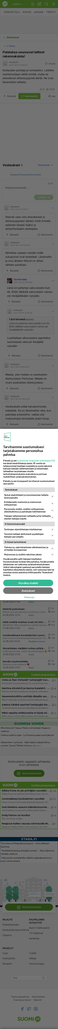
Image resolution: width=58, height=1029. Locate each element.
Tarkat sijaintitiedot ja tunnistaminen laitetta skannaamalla (26, 496)
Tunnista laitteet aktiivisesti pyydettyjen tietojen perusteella (24, 535)
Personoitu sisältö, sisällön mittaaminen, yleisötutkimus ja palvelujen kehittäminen (25, 510)
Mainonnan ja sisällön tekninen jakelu (23, 554)
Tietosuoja (29, 597)
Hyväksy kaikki (28, 583)
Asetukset (28, 590)
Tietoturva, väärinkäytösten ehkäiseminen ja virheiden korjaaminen (26, 548)
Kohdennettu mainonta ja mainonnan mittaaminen (22, 503)
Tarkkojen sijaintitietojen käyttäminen (23, 529)
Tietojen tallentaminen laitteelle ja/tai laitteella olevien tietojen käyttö (27, 517)
